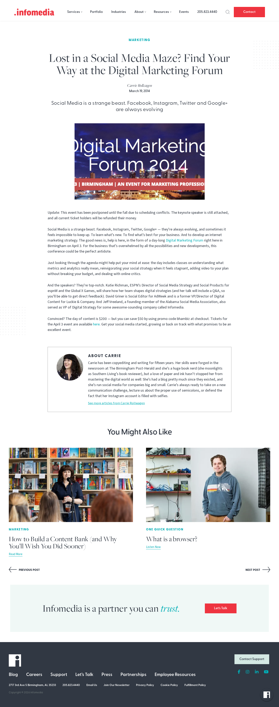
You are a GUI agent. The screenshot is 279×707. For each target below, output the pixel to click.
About (139, 12)
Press (107, 674)
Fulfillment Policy (195, 685)
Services (73, 12)
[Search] (228, 12)
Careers (34, 674)
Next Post (253, 570)
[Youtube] (266, 672)
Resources (161, 12)
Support (58, 674)
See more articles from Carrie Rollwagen (116, 403)
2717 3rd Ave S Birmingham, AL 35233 (32, 685)
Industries (118, 12)
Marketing (139, 40)
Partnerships (133, 674)
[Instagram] (247, 672)
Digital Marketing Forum (184, 240)
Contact (249, 12)
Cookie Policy (169, 685)
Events (184, 12)
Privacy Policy (145, 685)
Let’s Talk (220, 608)
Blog (13, 674)
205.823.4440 (207, 12)
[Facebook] (239, 672)
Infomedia (36, 692)
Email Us (91, 685)
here (96, 324)
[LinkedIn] (257, 672)
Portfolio (96, 12)
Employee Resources (175, 674)
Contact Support (251, 659)
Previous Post (29, 570)
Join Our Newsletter (116, 685)
